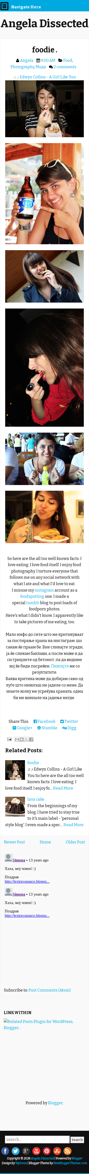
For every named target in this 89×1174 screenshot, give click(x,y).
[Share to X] (26, 739)
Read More (63, 788)
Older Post (75, 842)
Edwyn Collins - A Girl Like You (48, 77)
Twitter (71, 721)
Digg (71, 728)
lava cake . (36, 799)
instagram (44, 590)
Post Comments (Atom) (50, 990)
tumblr (32, 602)
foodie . (44, 49)
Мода (41, 67)
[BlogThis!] (21, 739)
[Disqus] (44, 913)
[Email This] (17, 739)
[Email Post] (8, 739)
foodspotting (32, 596)
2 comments (65, 67)
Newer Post (14, 842)
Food (67, 60)
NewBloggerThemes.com (70, 1163)
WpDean (21, 1163)
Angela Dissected (44, 23)
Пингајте (60, 666)
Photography (22, 67)
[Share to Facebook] (31, 739)
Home (45, 842)
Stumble (49, 728)
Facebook (46, 721)
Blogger (55, 1103)
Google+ (24, 728)
